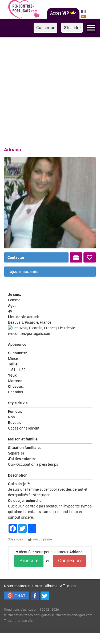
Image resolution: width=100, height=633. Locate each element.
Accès (59, 13)
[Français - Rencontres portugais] (83, 11)
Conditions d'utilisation (20, 609)
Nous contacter (17, 586)
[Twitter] (45, 596)
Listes (37, 586)
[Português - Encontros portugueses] (83, 16)
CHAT (19, 596)
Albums (51, 586)
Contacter (15, 257)
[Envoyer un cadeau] (76, 257)
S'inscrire (29, 560)
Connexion (69, 560)
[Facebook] (35, 596)
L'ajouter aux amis (22, 271)
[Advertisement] (50, 91)
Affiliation (68, 586)
